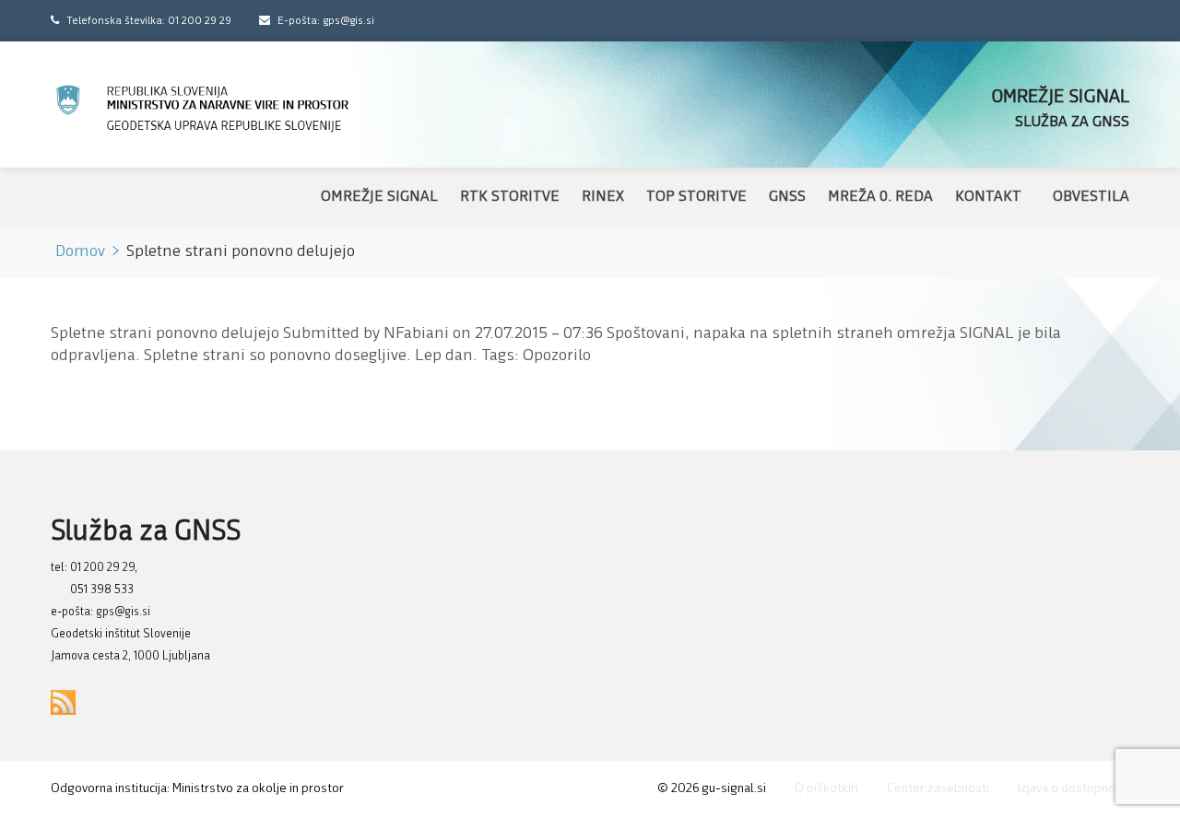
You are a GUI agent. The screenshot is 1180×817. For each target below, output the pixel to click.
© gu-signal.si (711, 789)
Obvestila (1091, 197)
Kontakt (988, 197)
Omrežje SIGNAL (379, 197)
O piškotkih (826, 789)
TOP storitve (696, 197)
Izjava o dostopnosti (1073, 789)
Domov (80, 252)
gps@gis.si (123, 612)
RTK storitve (510, 197)
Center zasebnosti (938, 789)
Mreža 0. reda (880, 197)
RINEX (603, 197)
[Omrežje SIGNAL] (203, 108)
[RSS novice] (63, 702)
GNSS (787, 197)
